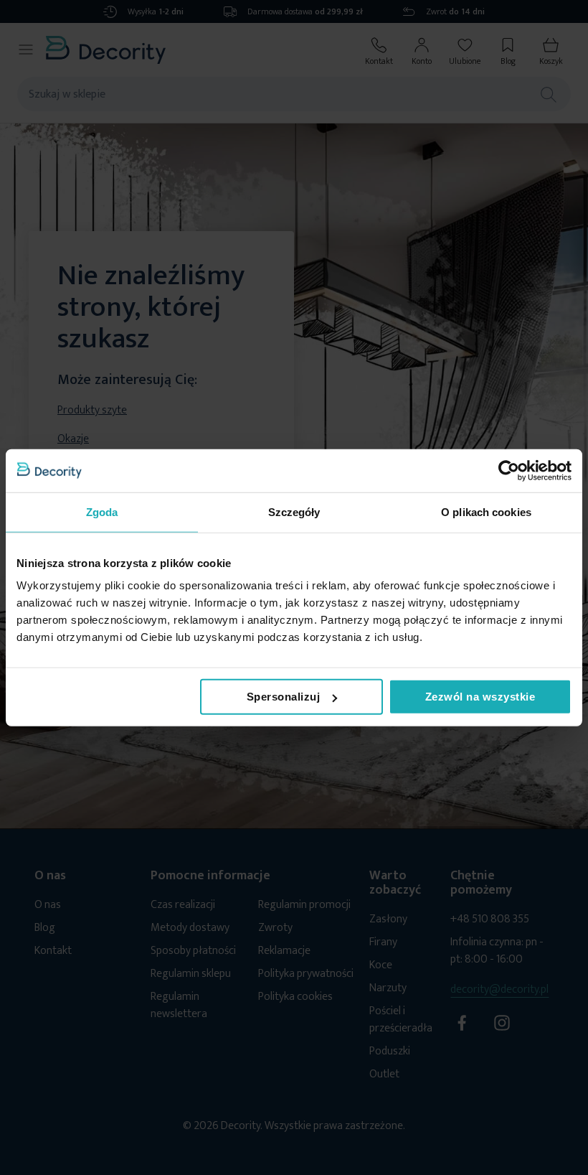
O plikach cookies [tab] (486, 511)
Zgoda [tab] (102, 511)
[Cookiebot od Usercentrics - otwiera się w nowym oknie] (509, 470)
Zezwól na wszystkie (480, 697)
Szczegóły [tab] (294, 511)
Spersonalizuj (284, 697)
